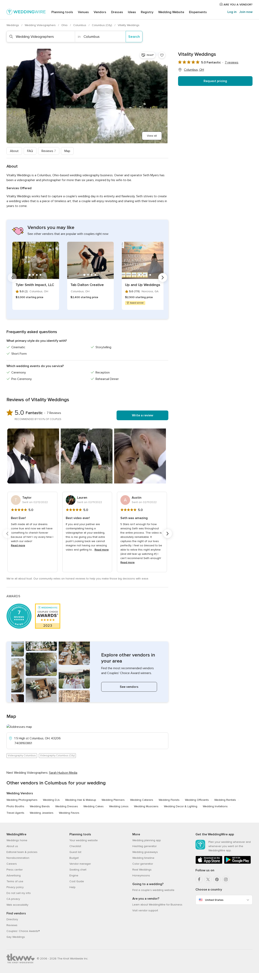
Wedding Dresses (66, 806)
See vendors (129, 687)
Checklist (75, 846)
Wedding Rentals (225, 800)
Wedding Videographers (40, 25)
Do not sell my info (18, 893)
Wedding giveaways (145, 852)
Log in (232, 12)
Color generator (142, 863)
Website (171, 12)
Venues (83, 12)
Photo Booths (15, 806)
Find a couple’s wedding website (153, 890)
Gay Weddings (15, 937)
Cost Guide (76, 881)
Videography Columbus (22, 755)
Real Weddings (142, 869)
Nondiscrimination (17, 858)
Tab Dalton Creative (87, 285)
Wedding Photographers (21, 800)
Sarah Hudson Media (63, 773)
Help (72, 887)
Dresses (117, 12)
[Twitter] (208, 879)
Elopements (198, 12)
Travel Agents (15, 813)
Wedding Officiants (197, 800)
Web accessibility (17, 905)
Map (67, 151)
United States (214, 900)
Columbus (80, 25)
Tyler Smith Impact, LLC (35, 285)
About (14, 151)
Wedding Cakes (93, 806)
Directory (12, 919)
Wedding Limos (118, 806)
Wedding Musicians (146, 806)
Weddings (13, 25)
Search (134, 36)
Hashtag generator (144, 846)
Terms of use (14, 881)
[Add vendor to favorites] (162, 55)
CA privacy (13, 899)
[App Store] (208, 863)
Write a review (142, 415)
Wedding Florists (169, 800)
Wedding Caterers (141, 800)
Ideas (132, 12)
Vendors (100, 12)
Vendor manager (80, 863)
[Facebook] (199, 879)
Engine (73, 875)
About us (12, 846)
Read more (18, 545)
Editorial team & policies (21, 852)
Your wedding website (83, 840)
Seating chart (77, 869)
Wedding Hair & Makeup (80, 800)
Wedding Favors (69, 813)
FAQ (30, 151)
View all (152, 135)
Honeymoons (141, 875)
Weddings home (16, 840)
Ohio (64, 25)
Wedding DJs (51, 800)
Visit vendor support (145, 910)
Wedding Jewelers (41, 813)
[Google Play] (237, 863)
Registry (147, 12)
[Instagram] (225, 879)
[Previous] (12, 277)
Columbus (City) (102, 25)
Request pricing (215, 81)
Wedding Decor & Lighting (180, 806)
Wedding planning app (146, 840)
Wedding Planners (113, 800)
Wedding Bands (40, 806)
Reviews (48, 151)
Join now (246, 12)
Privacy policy (15, 887)
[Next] (162, 277)
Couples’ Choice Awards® (23, 931)
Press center (14, 869)
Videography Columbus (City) (57, 755)
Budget (74, 858)
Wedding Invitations (215, 806)
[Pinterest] (217, 879)
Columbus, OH (194, 70)
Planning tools (62, 12)
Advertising (13, 875)
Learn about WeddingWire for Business (157, 904)
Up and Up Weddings (142, 285)
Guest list (75, 852)
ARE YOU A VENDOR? (238, 4)
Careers (11, 863)
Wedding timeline (143, 858)
